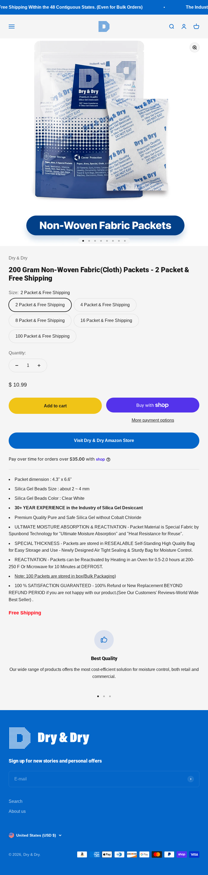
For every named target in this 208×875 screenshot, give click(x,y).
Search (15, 801)
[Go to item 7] (119, 241)
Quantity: (17, 353)
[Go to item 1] (83, 241)
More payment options (153, 420)
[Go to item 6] (113, 241)
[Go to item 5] (107, 241)
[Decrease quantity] (17, 365)
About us (17, 811)
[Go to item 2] (89, 241)
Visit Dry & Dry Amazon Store (104, 440)
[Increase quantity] (39, 365)
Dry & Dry (18, 258)
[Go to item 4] (101, 241)
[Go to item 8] (125, 241)
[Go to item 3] (95, 241)
